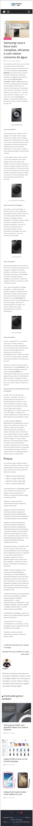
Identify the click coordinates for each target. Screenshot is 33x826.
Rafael (19, 61)
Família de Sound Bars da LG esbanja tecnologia (16, 646)
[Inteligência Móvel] (4, 12)
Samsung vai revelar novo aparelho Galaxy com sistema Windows (16, 727)
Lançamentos (7, 38)
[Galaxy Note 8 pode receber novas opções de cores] (16, 772)
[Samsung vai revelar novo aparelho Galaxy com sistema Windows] (16, 704)
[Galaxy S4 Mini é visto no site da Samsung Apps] (16, 741)
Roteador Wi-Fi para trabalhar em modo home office (15, 653)
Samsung (6, 73)
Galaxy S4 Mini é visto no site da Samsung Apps (15, 760)
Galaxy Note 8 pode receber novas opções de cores (15, 793)
